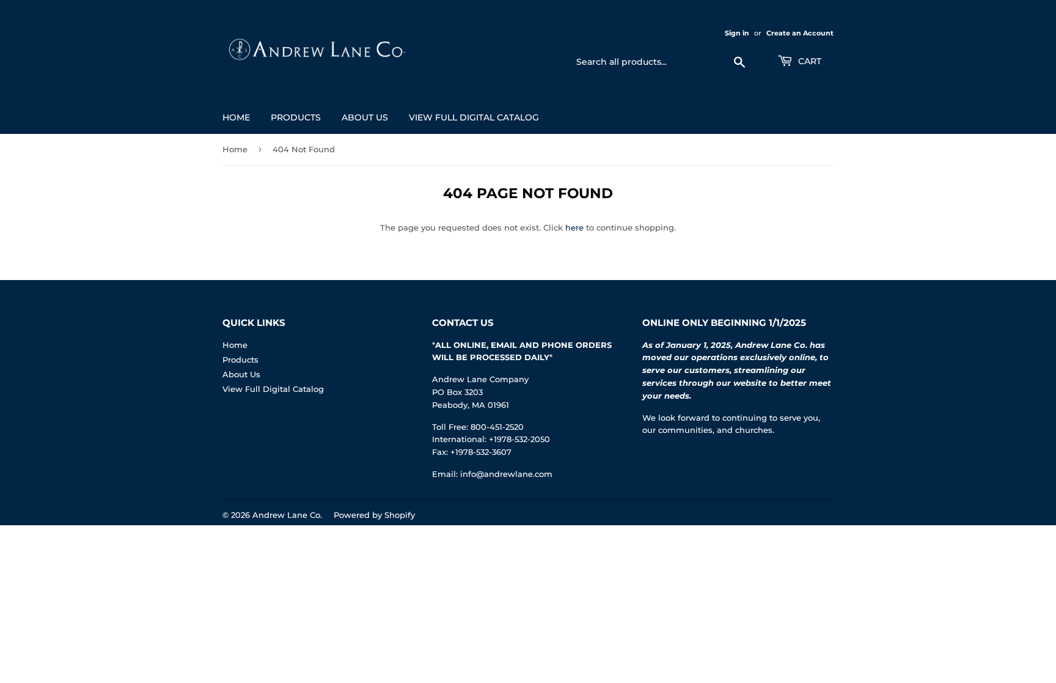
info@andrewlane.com (506, 474)
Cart (808, 61)
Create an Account (800, 33)
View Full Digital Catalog (474, 117)
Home (236, 117)
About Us (365, 117)
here (574, 227)
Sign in (737, 33)
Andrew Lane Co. (287, 515)
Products (296, 117)
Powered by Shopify (374, 515)
